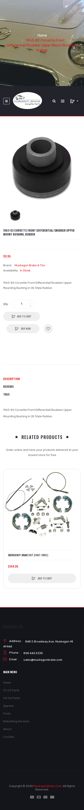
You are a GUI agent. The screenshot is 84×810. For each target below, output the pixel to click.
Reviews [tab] (8, 386)
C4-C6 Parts (11, 698)
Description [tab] (11, 378)
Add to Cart (24, 316)
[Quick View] (9, 491)
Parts (7, 713)
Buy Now (25, 328)
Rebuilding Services (16, 721)
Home (42, 35)
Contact (8, 736)
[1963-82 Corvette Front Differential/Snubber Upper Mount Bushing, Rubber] (15, 215)
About (7, 729)
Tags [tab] (6, 394)
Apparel (8, 705)
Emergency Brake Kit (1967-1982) (28, 555)
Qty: (5, 304)
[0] (72, 101)
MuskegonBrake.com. (47, 786)
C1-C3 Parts (11, 690)
